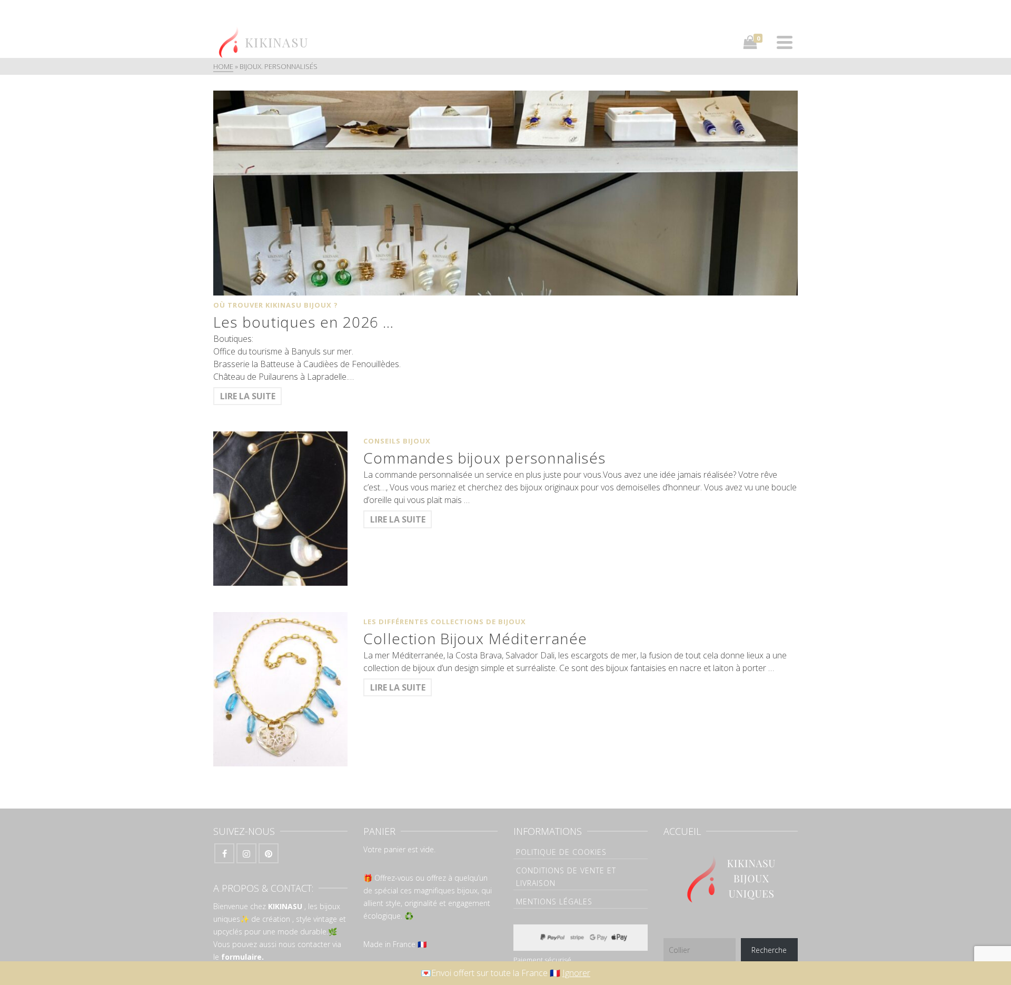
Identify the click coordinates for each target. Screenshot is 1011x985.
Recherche (769, 950)
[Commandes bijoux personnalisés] (280, 508)
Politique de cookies (561, 852)
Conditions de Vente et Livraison (566, 876)
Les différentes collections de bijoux (444, 621)
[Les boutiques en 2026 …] (505, 193)
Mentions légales (554, 902)
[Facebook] (224, 853)
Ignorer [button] (576, 973)
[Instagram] (246, 853)
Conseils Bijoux (397, 441)
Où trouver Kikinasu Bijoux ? (275, 305)
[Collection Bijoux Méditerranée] (280, 689)
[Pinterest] (269, 853)
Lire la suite (247, 396)
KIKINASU (285, 906)
